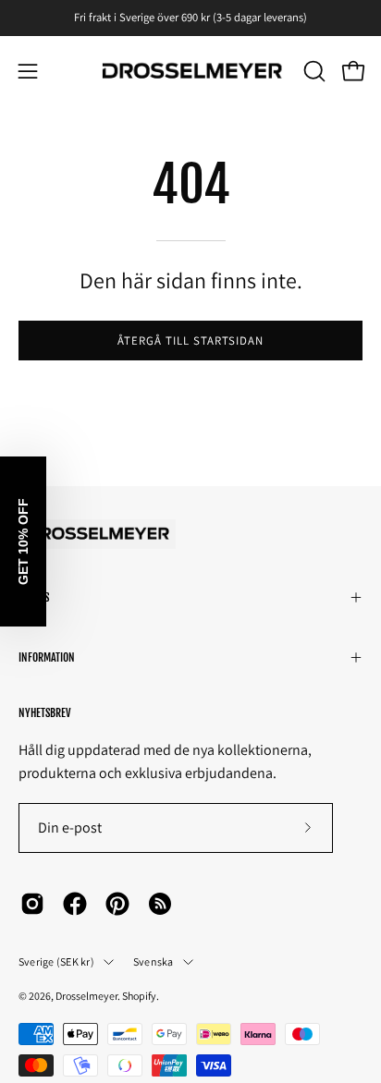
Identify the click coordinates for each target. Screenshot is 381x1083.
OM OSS (33, 597)
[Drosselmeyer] (191, 71)
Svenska (153, 961)
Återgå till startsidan (190, 340)
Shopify (139, 996)
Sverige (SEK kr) (56, 961)
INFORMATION (46, 657)
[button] (313, 71)
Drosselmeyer (86, 996)
